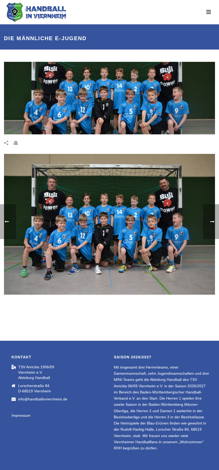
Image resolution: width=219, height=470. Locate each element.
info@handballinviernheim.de (42, 399)
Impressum (20, 415)
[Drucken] (18, 143)
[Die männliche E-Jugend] (109, 98)
